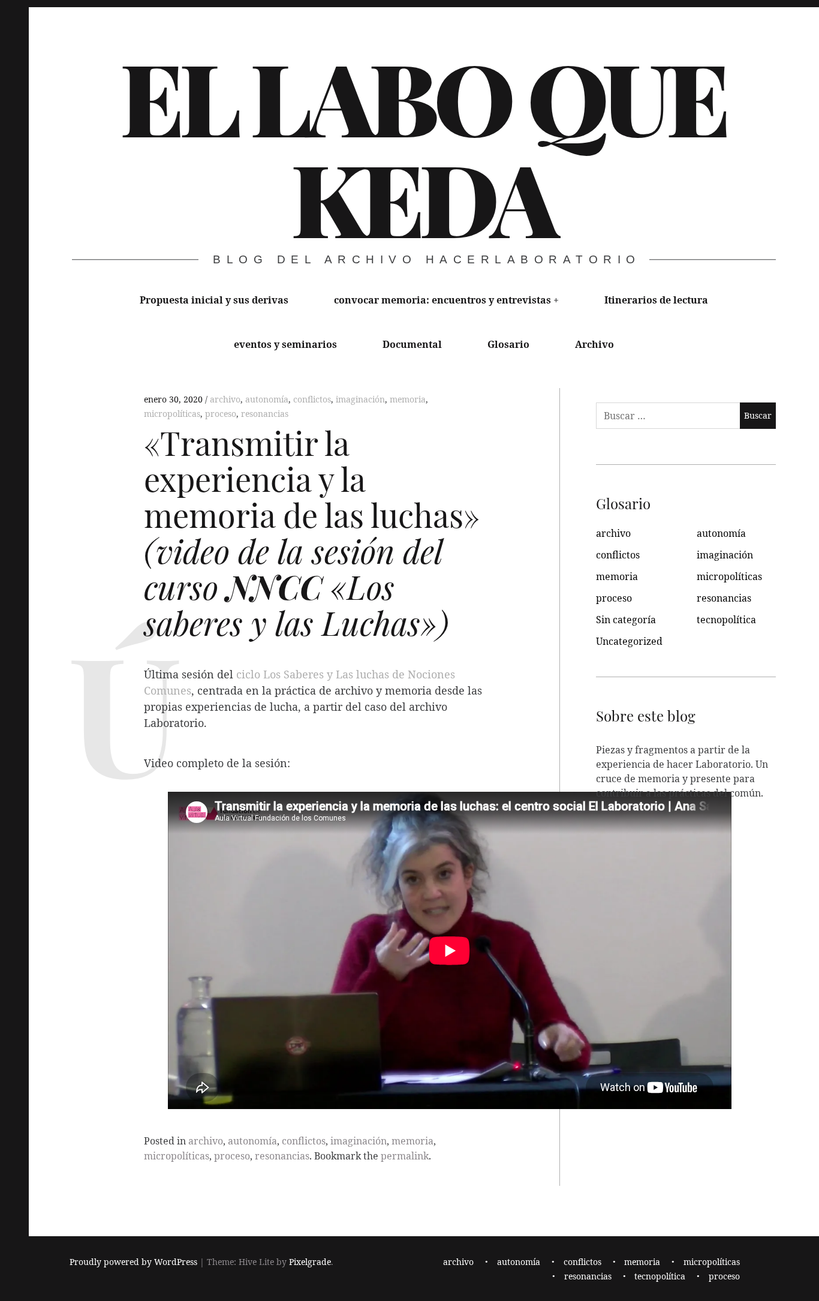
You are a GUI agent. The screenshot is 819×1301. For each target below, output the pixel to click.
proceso (220, 413)
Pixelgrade (310, 1261)
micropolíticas (172, 413)
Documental (412, 344)
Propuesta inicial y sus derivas (214, 300)
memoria (408, 399)
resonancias (264, 413)
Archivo (594, 344)
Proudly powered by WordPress (133, 1261)
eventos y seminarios (285, 344)
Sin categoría (626, 619)
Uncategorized (629, 641)
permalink (405, 1155)
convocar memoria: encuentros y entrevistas (442, 300)
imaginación (360, 399)
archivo (225, 399)
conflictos (312, 399)
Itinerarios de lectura (656, 300)
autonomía (266, 399)
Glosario (508, 344)
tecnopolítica (726, 619)
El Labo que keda (423, 146)
